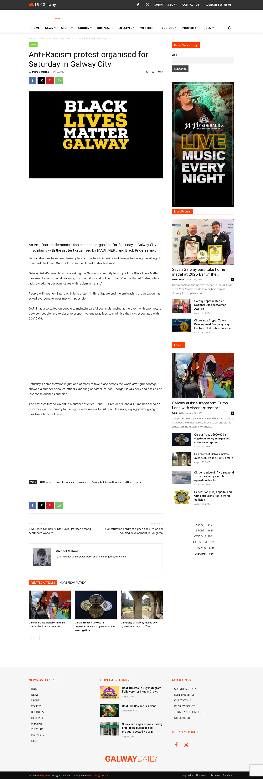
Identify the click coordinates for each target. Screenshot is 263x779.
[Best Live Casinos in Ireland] (109, 710)
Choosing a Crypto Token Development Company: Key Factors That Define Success (212, 324)
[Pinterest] (50, 80)
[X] (147, 5)
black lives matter (65, 482)
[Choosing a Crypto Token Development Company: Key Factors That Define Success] (181, 325)
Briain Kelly (178, 279)
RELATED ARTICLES (43, 582)
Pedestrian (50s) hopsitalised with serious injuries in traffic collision (213, 495)
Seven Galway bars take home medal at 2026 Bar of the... (198, 272)
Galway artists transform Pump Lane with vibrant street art (200, 405)
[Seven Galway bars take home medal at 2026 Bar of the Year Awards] (203, 242)
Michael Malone (40, 71)
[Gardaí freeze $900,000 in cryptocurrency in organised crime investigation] (96, 605)
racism (139, 482)
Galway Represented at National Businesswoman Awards (210, 305)
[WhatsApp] (59, 80)
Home (32, 38)
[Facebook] (137, 5)
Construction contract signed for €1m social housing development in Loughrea (134, 531)
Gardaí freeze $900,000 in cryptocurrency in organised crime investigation (95, 626)
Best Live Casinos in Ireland (139, 706)
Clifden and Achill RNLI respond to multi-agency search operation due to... (214, 476)
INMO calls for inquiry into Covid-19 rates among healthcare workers (60, 531)
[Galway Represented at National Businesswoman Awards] (181, 306)
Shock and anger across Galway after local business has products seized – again (142, 728)
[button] (229, 28)
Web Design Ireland (98, 775)
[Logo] (59, 18)
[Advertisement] (96, 210)
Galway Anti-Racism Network (106, 482)
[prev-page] (31, 638)
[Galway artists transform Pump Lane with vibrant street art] (50, 605)
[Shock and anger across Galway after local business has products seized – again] (109, 728)
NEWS (42, 38)
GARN (128, 482)
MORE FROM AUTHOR (73, 582)
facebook (83, 482)
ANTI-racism (46, 482)
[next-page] (37, 638)
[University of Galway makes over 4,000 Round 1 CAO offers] (142, 605)
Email (175, 54)
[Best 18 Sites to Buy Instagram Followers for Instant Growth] (109, 692)
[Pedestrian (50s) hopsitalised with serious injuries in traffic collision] (181, 497)
